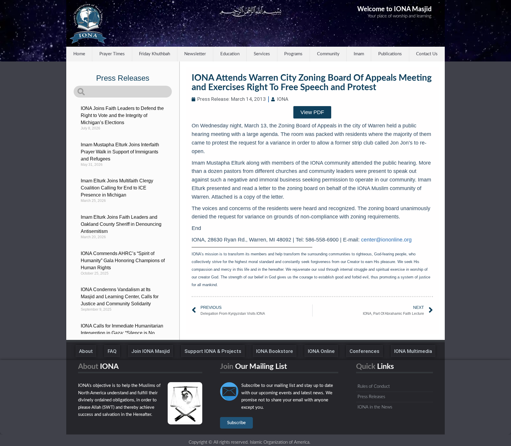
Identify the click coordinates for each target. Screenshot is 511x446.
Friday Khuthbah (154, 54)
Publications (390, 54)
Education (230, 54)
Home (79, 54)
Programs (293, 54)
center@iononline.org (386, 240)
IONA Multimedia (413, 351)
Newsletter (195, 54)
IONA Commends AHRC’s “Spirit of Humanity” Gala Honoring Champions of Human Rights (123, 260)
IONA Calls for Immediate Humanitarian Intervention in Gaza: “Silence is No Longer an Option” (122, 333)
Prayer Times (112, 54)
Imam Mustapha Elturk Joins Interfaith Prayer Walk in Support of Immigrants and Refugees (120, 151)
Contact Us (427, 54)
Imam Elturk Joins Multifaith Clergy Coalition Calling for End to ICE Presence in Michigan (117, 187)
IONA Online (321, 351)
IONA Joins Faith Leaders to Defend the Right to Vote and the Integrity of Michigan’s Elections (122, 115)
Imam (359, 54)
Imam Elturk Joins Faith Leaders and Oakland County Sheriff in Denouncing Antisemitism (121, 224)
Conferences (364, 351)
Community (328, 54)
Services (262, 54)
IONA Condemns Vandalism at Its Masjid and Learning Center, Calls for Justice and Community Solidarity (120, 296)
